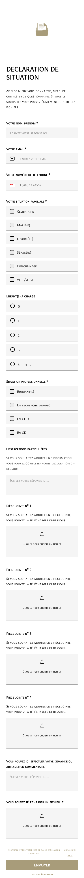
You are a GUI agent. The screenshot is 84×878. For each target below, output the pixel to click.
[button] (11, 185)
